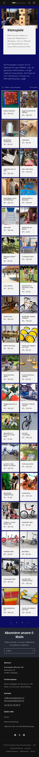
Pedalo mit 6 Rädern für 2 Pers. (28, 609)
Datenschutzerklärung (11, 722)
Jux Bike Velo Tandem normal (27, 579)
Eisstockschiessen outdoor (28, 375)
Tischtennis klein (27, 256)
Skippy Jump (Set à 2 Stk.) (10, 404)
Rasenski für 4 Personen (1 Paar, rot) (27, 287)
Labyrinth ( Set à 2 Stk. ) (9, 170)
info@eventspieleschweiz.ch (14, 698)
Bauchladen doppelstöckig (8, 494)
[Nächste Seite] (28, 622)
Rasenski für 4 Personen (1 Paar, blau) (9, 434)
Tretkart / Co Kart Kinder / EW (9, 523)
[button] (4, 3)
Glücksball (7, 227)
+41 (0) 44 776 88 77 (12, 705)
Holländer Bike (9, 551)
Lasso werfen (8, 286)
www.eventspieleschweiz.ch (14, 701)
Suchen (6, 717)
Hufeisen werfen (27, 464)
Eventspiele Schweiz (14, 745)
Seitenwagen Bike (9, 579)
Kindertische (8, 316)
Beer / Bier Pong (27, 169)
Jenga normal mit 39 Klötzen (28, 111)
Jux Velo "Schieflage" (26, 434)
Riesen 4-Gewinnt (9, 111)
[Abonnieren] (32, 650)
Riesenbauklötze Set (9, 609)
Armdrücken (26, 493)
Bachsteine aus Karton (27, 228)
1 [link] (11, 622)
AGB (34, 745)
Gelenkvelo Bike (27, 522)
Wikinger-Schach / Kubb (10, 257)
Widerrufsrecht (24, 751)
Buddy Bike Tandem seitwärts (28, 317)
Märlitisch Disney (9, 346)
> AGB (22, 79)
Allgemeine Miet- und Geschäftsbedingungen (19, 726)
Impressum (27, 748)
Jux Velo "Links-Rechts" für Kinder (10, 464)
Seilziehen (25, 140)
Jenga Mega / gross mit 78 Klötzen (10, 199)
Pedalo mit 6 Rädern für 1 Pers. (28, 346)
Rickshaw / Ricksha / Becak (28, 404)
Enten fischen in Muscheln (27, 199)
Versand (33, 751)
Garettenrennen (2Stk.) (9, 375)
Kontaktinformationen (12, 751)
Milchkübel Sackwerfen (7, 140)
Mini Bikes (25, 551)
